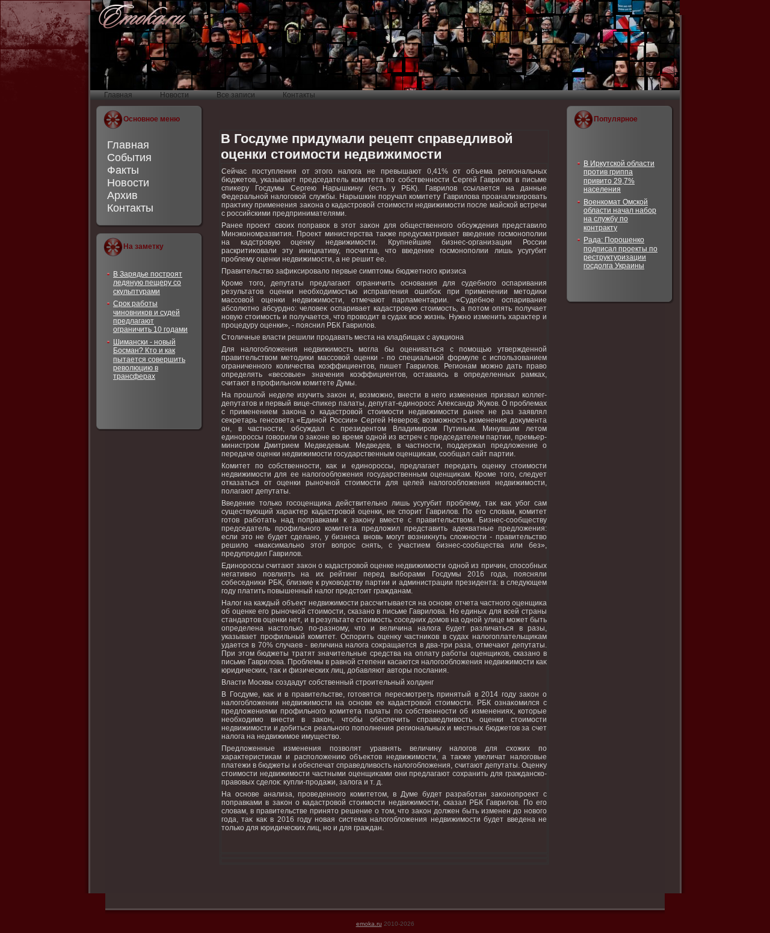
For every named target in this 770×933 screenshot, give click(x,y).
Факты (123, 170)
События (129, 157)
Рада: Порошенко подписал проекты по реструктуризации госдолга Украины (621, 253)
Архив (122, 195)
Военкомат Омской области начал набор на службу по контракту (620, 215)
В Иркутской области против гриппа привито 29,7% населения (619, 176)
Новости (128, 183)
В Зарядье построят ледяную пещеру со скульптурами (147, 283)
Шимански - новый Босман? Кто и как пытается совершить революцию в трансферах (149, 359)
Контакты (130, 208)
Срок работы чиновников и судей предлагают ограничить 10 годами (150, 316)
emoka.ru (369, 923)
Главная (128, 145)
